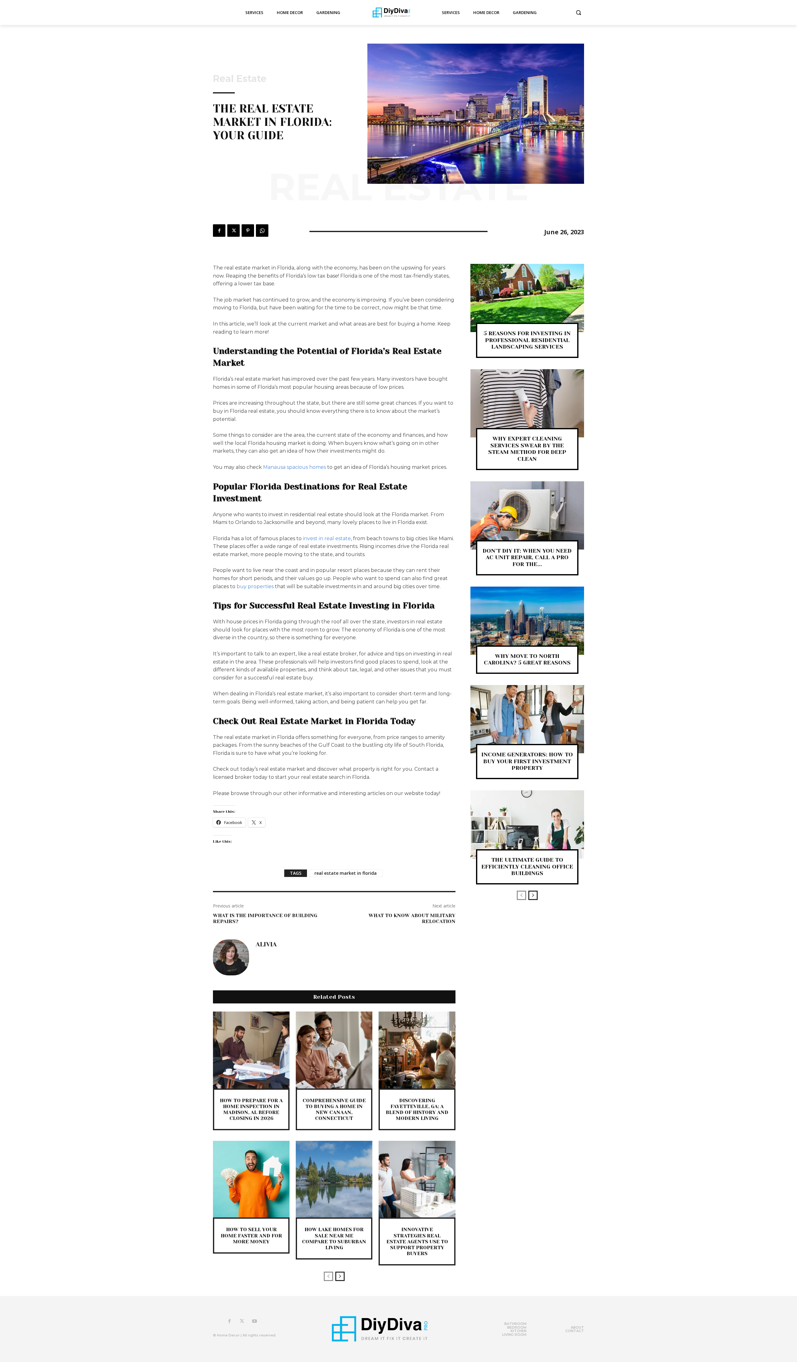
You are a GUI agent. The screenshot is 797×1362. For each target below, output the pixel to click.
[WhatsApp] (262, 230)
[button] (578, 12)
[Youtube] (254, 1321)
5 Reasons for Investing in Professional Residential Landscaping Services (527, 340)
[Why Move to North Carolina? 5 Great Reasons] (527, 621)
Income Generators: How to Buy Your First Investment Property (527, 761)
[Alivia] (231, 957)
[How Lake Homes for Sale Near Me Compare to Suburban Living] (334, 1179)
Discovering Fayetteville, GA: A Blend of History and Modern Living (417, 1110)
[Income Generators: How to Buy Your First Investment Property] (527, 719)
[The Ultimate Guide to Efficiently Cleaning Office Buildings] (527, 824)
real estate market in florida (345, 873)
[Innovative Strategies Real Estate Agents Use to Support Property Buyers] (417, 1179)
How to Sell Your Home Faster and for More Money (251, 1235)
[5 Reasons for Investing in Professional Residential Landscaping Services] (527, 298)
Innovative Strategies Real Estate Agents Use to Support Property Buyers (417, 1241)
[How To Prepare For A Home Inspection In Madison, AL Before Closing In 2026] (251, 1050)
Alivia (266, 944)
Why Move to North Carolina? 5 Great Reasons (527, 659)
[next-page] (340, 1276)
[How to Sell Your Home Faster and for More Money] (251, 1179)
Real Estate (239, 78)
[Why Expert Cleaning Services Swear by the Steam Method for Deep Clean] (527, 403)
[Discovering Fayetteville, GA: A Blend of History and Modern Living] (417, 1050)
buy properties (255, 586)
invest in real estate (327, 538)
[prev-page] (328, 1276)
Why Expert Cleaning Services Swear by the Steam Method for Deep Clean (527, 449)
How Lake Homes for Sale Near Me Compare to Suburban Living (334, 1238)
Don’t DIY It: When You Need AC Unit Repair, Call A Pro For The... (527, 557)
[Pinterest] (248, 230)
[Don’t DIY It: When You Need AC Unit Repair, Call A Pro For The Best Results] (527, 515)
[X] (233, 230)
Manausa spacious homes (294, 467)
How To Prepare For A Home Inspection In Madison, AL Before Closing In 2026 (251, 1110)
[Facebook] (219, 230)
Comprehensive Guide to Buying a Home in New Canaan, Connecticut (334, 1110)
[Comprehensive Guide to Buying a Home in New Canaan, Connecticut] (334, 1050)
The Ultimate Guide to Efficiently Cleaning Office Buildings (527, 866)
